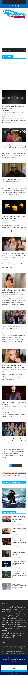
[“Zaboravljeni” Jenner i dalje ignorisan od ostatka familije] (14, 392)
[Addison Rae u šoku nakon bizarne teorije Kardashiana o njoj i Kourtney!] (14, 355)
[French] (17, 473)
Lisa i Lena (23, 622)
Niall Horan (8, 629)
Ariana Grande (17, 607)
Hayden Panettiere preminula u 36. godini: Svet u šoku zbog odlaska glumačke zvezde (19, 586)
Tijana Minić (13, 406)
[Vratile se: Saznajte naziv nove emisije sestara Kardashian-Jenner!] (14, 280)
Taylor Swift (16, 635)
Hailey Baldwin (18, 614)
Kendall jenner (13, 620)
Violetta (4, 638)
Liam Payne (17, 622)
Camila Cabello (18, 610)
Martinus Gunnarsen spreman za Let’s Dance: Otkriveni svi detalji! (19, 530)
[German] (4, 473)
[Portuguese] (21, 473)
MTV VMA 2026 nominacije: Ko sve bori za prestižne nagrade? (19, 563)
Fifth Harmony (7, 614)
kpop (3, 622)
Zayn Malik (10, 638)
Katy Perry (6, 620)
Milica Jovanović (14, 445)
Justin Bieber (8, 617)
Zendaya (16, 637)
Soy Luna (9, 635)
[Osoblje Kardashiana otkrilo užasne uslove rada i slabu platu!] (14, 317)
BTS (11, 609)
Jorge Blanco (18, 616)
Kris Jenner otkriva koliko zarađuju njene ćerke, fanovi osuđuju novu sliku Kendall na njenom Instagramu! (14, 441)
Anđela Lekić (14, 112)
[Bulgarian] (10, 473)
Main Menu (7, 50)
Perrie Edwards (12, 631)
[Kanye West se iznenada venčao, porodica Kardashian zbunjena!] (14, 170)
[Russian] (19, 473)
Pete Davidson (17, 631)
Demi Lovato (6, 611)
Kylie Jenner (9, 622)
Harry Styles (9, 616)
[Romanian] (12, 473)
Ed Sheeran (21, 612)
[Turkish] (15, 473)
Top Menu (6, 2)
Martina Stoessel (15, 626)
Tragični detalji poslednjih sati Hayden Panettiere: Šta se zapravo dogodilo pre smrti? (19, 519)
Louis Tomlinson (12, 624)
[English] (2, 473)
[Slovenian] (6, 473)
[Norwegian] (25, 473)
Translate (7, 477)
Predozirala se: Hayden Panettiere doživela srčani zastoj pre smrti (18, 552)
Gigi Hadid (12, 614)
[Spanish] (13, 473)
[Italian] (23, 473)
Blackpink (7, 610)
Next (18, 466)
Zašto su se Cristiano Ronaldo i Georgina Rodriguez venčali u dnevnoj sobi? (19, 541)
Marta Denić (13, 331)
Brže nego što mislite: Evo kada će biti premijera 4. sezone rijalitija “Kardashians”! (13, 108)
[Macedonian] (8, 473)
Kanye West (20, 618)
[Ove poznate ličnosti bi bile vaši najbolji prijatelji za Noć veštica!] (14, 207)
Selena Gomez (13, 633)
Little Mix (5, 624)
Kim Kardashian (21, 620)
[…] (14, 122)
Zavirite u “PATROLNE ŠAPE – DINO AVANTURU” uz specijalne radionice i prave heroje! (19, 574)
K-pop (15, 618)
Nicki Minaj (14, 628)
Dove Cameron (15, 611)
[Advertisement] (14, 34)
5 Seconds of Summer (6, 607)
